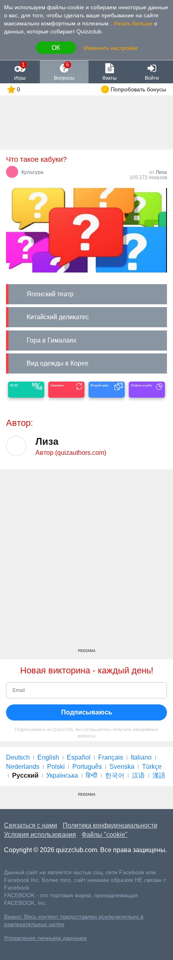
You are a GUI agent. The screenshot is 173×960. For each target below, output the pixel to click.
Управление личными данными (45, 938)
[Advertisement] (86, 561)
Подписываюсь (86, 712)
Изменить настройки (111, 48)
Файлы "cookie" (105, 834)
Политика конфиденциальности (110, 825)
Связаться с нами (30, 825)
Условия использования (40, 834)
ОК (55, 47)
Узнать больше (132, 23)
